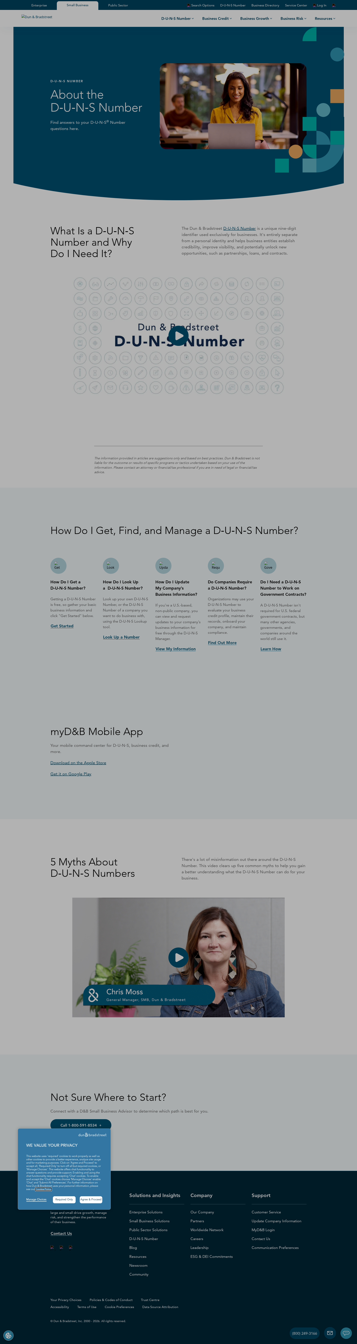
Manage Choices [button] (36, 1199)
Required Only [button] (64, 1199)
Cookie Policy (43, 1189)
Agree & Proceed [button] (90, 1199)
